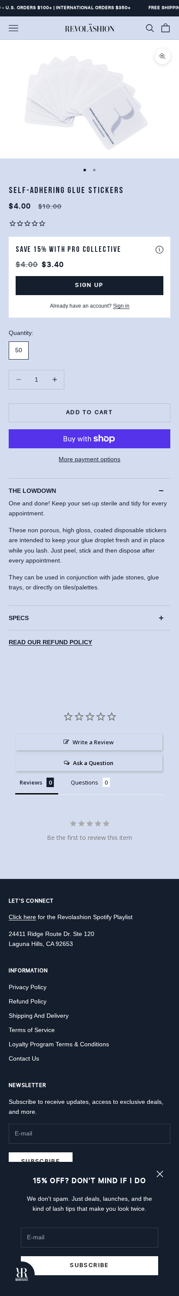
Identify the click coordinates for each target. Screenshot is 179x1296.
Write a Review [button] (93, 742)
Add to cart (89, 412)
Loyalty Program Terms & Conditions (59, 1044)
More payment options (89, 459)
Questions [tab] (84, 782)
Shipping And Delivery (39, 1015)
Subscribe (89, 1265)
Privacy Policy (27, 987)
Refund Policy (27, 1001)
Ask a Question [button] (93, 763)
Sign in (121, 306)
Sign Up (89, 285)
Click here (22, 916)
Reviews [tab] (31, 782)
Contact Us (24, 1058)
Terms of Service (32, 1029)
